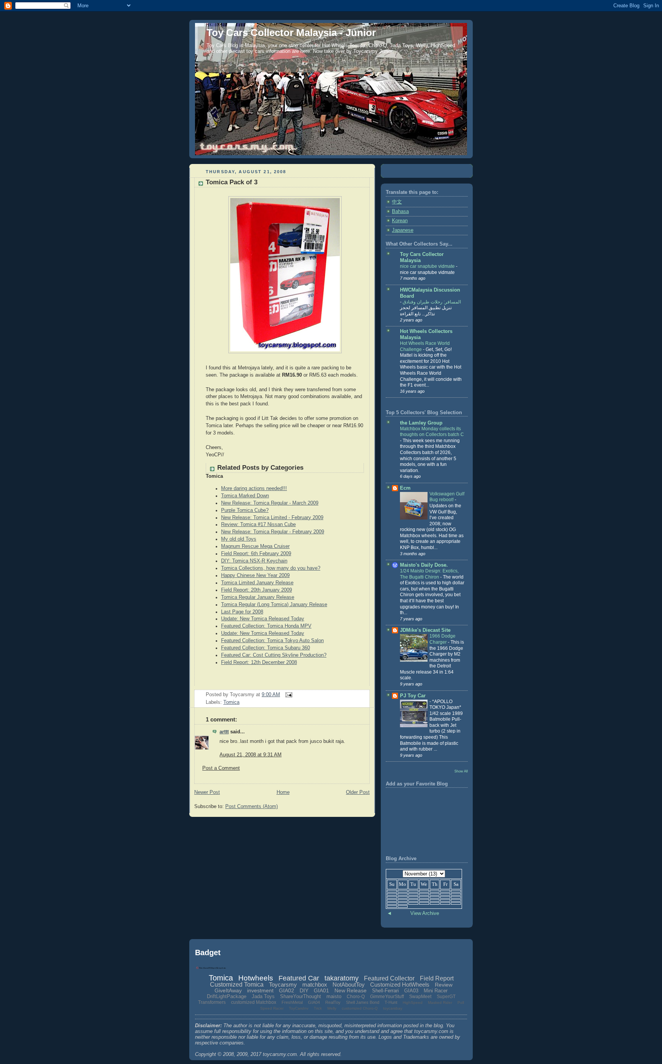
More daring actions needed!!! (254, 488)
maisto (333, 996)
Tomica (231, 702)
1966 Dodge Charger (442, 639)
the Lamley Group (421, 423)
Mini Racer (435, 991)
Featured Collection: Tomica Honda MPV (266, 626)
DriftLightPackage (226, 996)
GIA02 (286, 990)
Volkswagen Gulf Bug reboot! (446, 497)
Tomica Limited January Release (257, 582)
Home (283, 792)
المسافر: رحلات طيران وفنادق (431, 302)
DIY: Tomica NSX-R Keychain (254, 561)
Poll (460, 1002)
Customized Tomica (237, 984)
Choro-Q (356, 996)
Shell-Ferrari (385, 991)
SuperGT (446, 996)
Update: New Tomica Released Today (262, 618)
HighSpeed (413, 1002)
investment (260, 990)
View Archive (424, 913)
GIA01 (321, 990)
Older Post (358, 792)
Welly (331, 1008)
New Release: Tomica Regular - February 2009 (272, 531)
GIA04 (314, 1002)
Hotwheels (255, 978)
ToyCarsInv (298, 1008)
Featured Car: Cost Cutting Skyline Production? (273, 655)
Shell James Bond (362, 1002)
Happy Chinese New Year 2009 (255, 575)
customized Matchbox (253, 1002)
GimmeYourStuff (387, 996)
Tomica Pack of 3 (231, 182)
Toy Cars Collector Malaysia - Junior (291, 32)
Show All (461, 771)
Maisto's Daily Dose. (424, 565)
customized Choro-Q (360, 1008)
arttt (224, 731)
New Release (350, 990)
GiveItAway (228, 990)
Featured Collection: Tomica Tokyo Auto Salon (272, 640)
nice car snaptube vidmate (428, 266)
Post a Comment (221, 768)
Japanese (402, 230)
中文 (397, 202)
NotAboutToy (349, 984)
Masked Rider (440, 1002)
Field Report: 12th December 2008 (259, 662)
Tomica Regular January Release (257, 597)
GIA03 (411, 991)
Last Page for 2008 (242, 612)
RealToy (333, 1002)
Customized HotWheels (399, 984)
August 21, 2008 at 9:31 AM (251, 754)
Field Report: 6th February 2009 (256, 553)
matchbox (314, 984)
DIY (304, 990)
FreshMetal (292, 1002)
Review (443, 985)
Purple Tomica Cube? (245, 510)
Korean (400, 220)
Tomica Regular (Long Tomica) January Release (274, 604)
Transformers (212, 1002)
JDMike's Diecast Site (425, 630)
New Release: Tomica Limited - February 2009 (272, 517)
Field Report (437, 978)
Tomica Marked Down (245, 495)
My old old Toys (238, 539)
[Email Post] (288, 694)
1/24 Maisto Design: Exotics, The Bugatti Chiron (429, 574)
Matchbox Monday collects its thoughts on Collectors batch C (432, 432)
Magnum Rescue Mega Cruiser (255, 546)
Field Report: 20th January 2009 (256, 590)
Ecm (405, 488)
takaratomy (341, 978)
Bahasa (400, 211)
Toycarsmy (283, 984)
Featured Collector (389, 978)
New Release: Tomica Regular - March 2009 (269, 503)
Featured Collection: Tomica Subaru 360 (265, 648)
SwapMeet (420, 996)
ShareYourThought (300, 996)
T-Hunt (391, 1002)
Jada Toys (263, 996)
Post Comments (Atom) (251, 806)
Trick (318, 1008)
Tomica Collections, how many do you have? (270, 568)
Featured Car (299, 978)
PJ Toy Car (413, 695)
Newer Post (207, 792)
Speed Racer (271, 1008)
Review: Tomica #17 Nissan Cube (258, 524)
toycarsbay (392, 1008)
